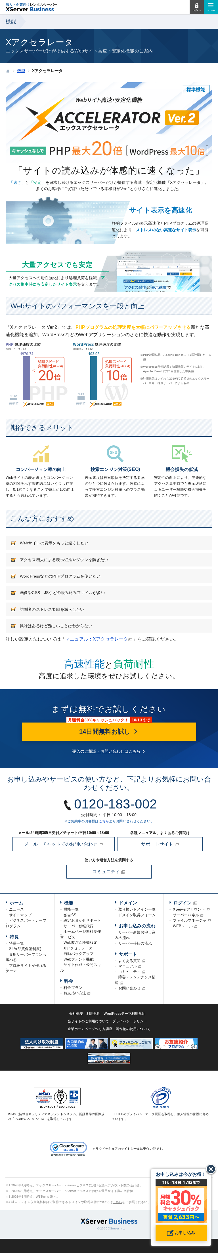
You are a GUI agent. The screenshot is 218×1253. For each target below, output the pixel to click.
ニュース (16, 909)
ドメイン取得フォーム (137, 915)
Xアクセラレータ (78, 948)
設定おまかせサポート (82, 920)
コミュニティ (106, 871)
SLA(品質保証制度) (25, 949)
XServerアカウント (189, 909)
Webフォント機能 (78, 959)
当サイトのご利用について (88, 1021)
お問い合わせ (129, 988)
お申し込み (184, 1232)
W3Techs (42, 1196)
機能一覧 (71, 909)
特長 (14, 936)
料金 (68, 981)
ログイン (182, 902)
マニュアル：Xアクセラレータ (96, 639)
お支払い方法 (75, 993)
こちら (104, 821)
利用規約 (93, 1014)
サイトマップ (20, 915)
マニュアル (127, 966)
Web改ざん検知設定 (80, 942)
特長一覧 (16, 943)
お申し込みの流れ (137, 925)
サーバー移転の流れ (135, 943)
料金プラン (73, 987)
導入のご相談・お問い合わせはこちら (106, 751)
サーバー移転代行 (78, 926)
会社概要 (76, 1014)
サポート (128, 954)
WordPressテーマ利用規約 (124, 1014)
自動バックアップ (78, 953)
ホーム (16, 902)
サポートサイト (157, 844)
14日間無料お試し (106, 731)
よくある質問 (129, 961)
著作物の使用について (133, 1029)
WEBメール (183, 926)
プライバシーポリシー (129, 1021)
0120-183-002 (115, 804)
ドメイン (128, 902)
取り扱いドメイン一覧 (137, 909)
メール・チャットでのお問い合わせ (61, 844)
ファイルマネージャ (189, 920)
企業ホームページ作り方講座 (90, 1029)
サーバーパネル (186, 915)
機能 (68, 902)
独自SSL (71, 915)
